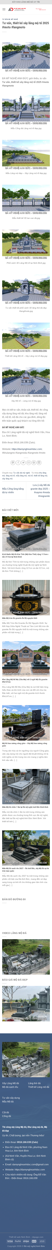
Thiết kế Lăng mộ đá (38, 1087)
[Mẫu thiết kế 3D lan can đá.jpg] (26, 198)
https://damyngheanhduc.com (27, 449)
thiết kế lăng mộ (40, 476)
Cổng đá (6, 1116)
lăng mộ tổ (10, 476)
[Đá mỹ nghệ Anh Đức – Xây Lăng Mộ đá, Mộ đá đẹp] (28, 9)
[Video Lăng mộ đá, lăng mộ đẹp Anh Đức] (26, 956)
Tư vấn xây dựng (11, 1098)
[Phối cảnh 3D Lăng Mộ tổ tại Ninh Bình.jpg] (26, 243)
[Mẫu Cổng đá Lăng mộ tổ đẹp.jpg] (26, 108)
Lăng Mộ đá (20, 1127)
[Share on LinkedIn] (39, 462)
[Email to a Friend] (28, 462)
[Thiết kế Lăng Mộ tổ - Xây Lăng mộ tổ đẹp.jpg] (26, 336)
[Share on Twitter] (23, 462)
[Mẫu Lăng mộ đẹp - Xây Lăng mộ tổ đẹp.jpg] (26, 153)
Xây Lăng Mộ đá (10, 1083)
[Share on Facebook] (18, 462)
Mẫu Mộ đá (8, 1101)
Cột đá (5, 1112)
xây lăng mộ (7, 479)
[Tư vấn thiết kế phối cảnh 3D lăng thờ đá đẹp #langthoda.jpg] (26, 287)
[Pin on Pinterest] (33, 462)
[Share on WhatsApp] (13, 462)
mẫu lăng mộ (21, 476)
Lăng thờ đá (34, 1083)
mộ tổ (30, 476)
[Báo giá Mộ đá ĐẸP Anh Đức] (26, 1003)
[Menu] (4, 9)
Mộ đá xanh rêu (10, 1087)
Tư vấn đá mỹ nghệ (10, 19)
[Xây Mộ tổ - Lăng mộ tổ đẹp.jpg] (26, 380)
